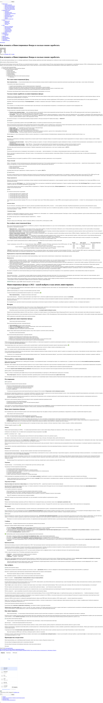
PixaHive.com (16, 692)
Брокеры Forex (8, 31)
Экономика (4, 32)
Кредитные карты (8, 16)
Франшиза (7, 22)
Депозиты (7, 11)
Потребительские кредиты (10, 13)
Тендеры (6, 24)
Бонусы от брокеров (9, 26)
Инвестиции (5, 3)
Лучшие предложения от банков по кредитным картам (13, 697)
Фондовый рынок (6, 38)
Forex (3, 25)
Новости (4, 36)
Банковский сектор (6, 10)
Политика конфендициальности (8, 699)
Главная (4, 696)
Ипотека (6, 34)
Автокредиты (7, 14)
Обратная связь (5, 698)
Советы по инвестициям (10, 9)
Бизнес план (7, 23)
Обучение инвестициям (9, 7)
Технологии (4, 39)
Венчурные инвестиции (10, 8)
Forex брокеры (8, 28)
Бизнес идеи (7, 21)
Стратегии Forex (8, 29)
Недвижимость (5, 33)
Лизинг (6, 17)
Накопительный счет (9, 18)
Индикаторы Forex (8, 27)
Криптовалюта (5, 37)
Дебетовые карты (8, 12)
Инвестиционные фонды (10, 5)
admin (13, 54)
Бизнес (3, 19)
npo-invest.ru (2, 0)
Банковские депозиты (9, 15)
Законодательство (6, 40)
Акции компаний (8, 4)
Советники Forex (8, 30)
